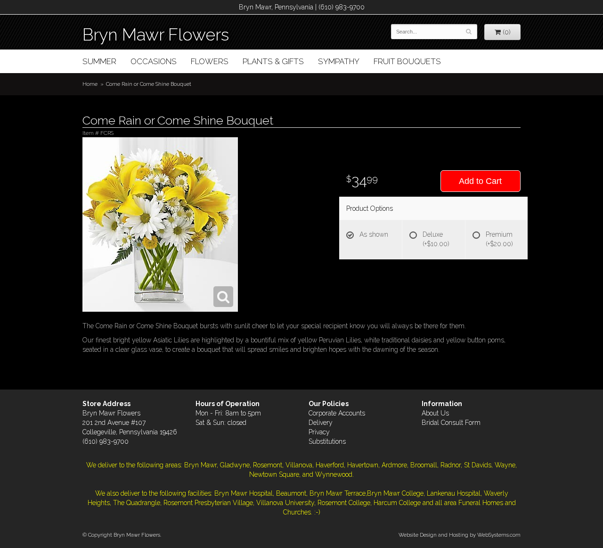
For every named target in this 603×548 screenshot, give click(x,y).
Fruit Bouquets (407, 61)
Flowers (209, 61)
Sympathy (338, 61)
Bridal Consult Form (451, 422)
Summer (99, 61)
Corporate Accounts (337, 413)
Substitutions (327, 441)
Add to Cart (480, 181)
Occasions (153, 61)
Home (90, 84)
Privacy (319, 432)
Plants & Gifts (273, 61)
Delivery (321, 422)
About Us (435, 413)
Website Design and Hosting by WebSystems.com (460, 534)
